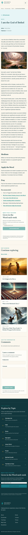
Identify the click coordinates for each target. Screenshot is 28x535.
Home (2, 8)
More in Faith (4, 254)
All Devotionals (6, 15)
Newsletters (3, 525)
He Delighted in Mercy (9, 279)
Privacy (16, 520)
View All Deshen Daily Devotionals (12, 205)
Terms (16, 522)
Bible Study (3, 522)
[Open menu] (25, 2)
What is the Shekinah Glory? (11, 303)
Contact (17, 517)
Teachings (3, 520)
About (2, 515)
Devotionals (7, 8)
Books (16, 515)
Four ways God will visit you (10, 198)
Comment (5, 366)
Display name (6, 359)
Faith (13, 8)
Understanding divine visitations (12, 200)
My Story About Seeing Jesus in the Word (14, 195)
